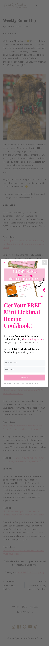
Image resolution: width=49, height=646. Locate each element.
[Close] (44, 262)
